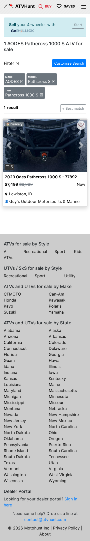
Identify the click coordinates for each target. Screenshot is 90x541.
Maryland (12, 390)
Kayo (8, 306)
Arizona (11, 336)
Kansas (10, 378)
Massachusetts (63, 390)
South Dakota (17, 456)
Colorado (57, 342)
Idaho (9, 366)
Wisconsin (13, 480)
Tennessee (58, 456)
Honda (10, 300)
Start (78, 25)
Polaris (55, 306)
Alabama (12, 330)
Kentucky (57, 378)
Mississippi (14, 402)
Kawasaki (57, 300)
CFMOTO (12, 294)
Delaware (57, 348)
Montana (12, 408)
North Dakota (17, 432)
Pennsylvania (16, 444)
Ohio (53, 432)
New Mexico (60, 420)
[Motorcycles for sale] (40, 6)
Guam (9, 360)
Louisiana (13, 384)
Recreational (35, 251)
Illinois (54, 366)
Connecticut (15, 348)
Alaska (55, 330)
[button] (9, 145)
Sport (59, 251)
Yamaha (56, 312)
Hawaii (55, 360)
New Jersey (15, 420)
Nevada (11, 414)
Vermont (12, 468)
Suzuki (10, 312)
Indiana (10, 372)
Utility (70, 275)
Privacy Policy (66, 527)
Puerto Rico (60, 444)
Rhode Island (16, 450)
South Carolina (63, 450)
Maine (54, 384)
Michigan (12, 396)
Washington (15, 474)
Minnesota (58, 396)
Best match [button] (74, 108)
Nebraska (58, 408)
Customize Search (69, 63)
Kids (78, 251)
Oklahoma (13, 438)
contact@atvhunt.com (45, 519)
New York (13, 426)
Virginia (56, 468)
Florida (10, 354)
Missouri (56, 402)
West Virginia (61, 474)
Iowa (53, 372)
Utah (53, 462)
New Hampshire (64, 414)
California (13, 342)
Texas (9, 462)
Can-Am (56, 294)
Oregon (56, 438)
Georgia (56, 354)
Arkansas (57, 336)
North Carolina (63, 426)
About (45, 533)
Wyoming (57, 480)
